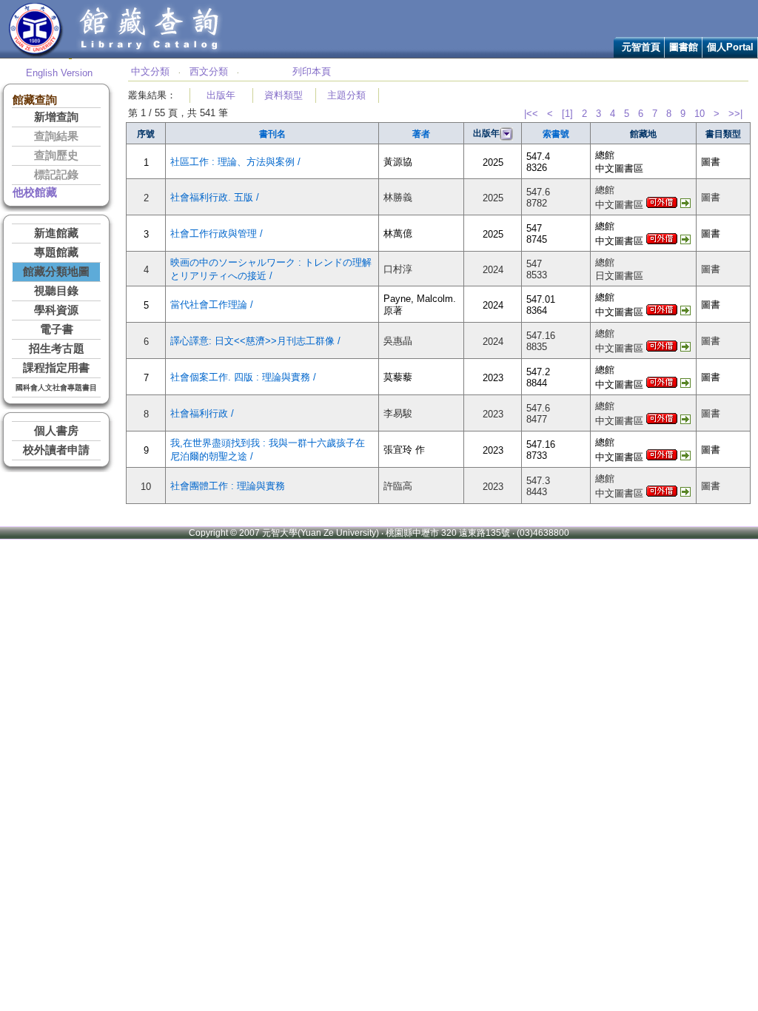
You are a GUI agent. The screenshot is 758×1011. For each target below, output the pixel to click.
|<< (531, 113)
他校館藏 (35, 192)
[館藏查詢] (150, 54)
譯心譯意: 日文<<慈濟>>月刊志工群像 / (255, 340)
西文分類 (209, 71)
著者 (421, 134)
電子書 (56, 329)
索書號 (556, 134)
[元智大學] (36, 54)
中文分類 (150, 71)
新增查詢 (56, 117)
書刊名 (272, 134)
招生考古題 (56, 349)
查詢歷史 (56, 155)
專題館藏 (56, 252)
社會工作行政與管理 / (216, 233)
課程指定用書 (56, 368)
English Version (59, 72)
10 (699, 113)
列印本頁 (311, 71)
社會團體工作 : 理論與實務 (227, 485)
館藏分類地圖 (56, 272)
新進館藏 (56, 233)
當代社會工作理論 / (211, 304)
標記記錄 (56, 175)
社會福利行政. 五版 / (214, 197)
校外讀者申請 (56, 450)
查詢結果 (56, 136)
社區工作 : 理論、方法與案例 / (235, 161)
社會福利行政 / (202, 413)
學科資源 (56, 310)
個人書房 (56, 431)
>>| (735, 113)
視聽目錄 (56, 291)
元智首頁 (641, 47)
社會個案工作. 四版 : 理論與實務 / (243, 377)
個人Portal (730, 47)
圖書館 (683, 47)
